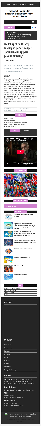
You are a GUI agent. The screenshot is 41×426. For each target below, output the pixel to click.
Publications (16, 33)
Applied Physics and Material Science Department (23, 215)
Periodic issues (8, 118)
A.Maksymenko (9, 60)
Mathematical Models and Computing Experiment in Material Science (19, 36)
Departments (8, 345)
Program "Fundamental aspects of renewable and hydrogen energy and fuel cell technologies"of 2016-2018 (24, 233)
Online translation (9, 292)
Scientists (7, 354)
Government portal (10, 290)
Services (6, 363)
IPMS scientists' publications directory (15, 122)
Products (7, 360)
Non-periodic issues (10, 120)
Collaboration (8, 367)
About (15, 4)
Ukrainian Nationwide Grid (20, 274)
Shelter (31, 4)
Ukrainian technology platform (22, 257)
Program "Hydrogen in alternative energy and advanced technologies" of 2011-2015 (25, 241)
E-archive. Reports (10, 126)
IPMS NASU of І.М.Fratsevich (22, 416)
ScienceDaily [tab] (26, 130)
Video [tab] (15, 130)
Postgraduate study (10, 370)
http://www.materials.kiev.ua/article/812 (15, 71)
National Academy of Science (13, 288)
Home (8, 4)
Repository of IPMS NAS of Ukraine (15, 124)
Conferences (8, 348)
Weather (6, 294)
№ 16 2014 (11, 38)
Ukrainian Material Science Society (23, 249)
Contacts (23, 4)
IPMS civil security (18, 266)
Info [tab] (20, 134)
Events (6, 357)
